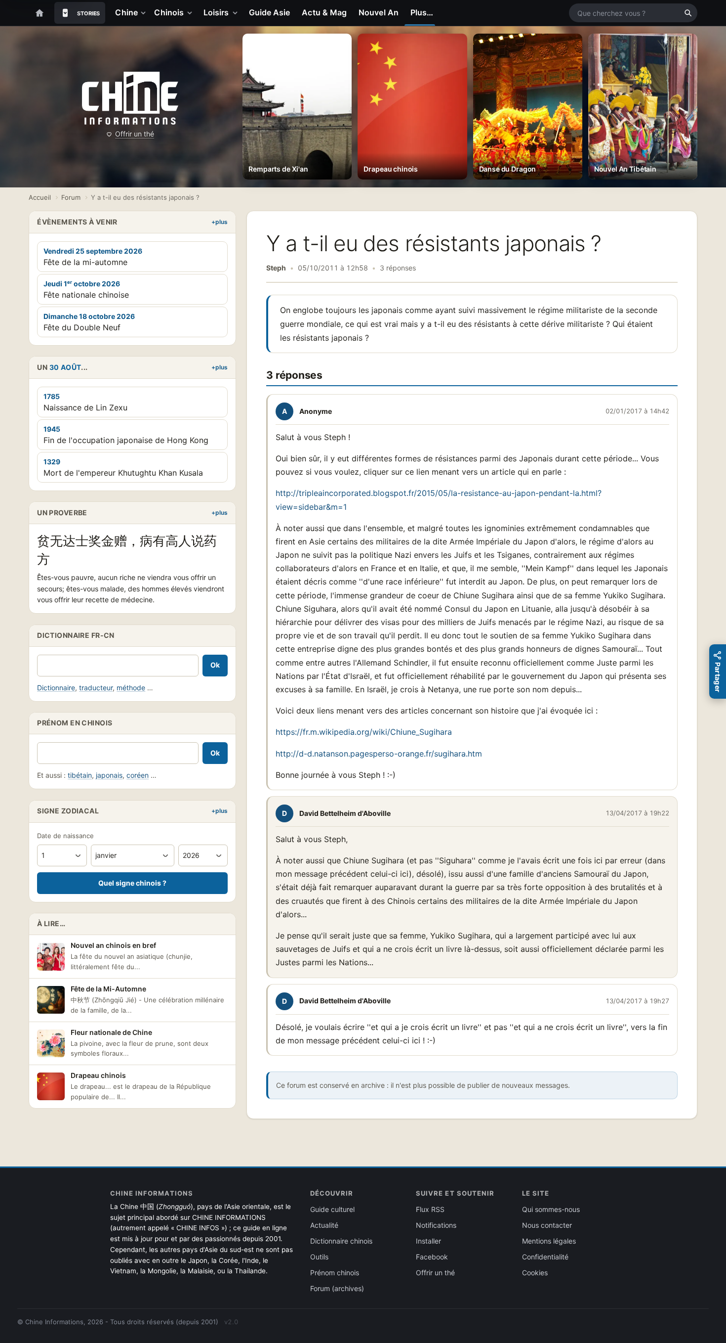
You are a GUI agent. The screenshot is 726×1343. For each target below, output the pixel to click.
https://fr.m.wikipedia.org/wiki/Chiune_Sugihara (364, 732)
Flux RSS (430, 1209)
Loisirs (216, 12)
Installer (428, 1241)
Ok (215, 665)
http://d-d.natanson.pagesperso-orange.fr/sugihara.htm (380, 754)
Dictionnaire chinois (341, 1241)
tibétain (80, 775)
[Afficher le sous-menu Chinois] (192, 13)
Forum (71, 197)
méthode (131, 687)
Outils (319, 1257)
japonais (109, 775)
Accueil (40, 197)
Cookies (535, 1272)
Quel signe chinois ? (132, 883)
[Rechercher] (688, 13)
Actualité (324, 1225)
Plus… (421, 12)
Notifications (436, 1225)
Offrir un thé (134, 134)
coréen (137, 775)
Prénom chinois (334, 1272)
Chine (126, 12)
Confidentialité (545, 1257)
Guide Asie (269, 12)
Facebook (432, 1257)
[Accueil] (39, 13)
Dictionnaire (56, 687)
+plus (219, 221)
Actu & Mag (324, 12)
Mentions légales (549, 1241)
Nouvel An (379, 12)
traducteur (96, 687)
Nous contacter (547, 1225)
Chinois (169, 12)
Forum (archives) (337, 1288)
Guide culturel (332, 1209)
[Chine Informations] (130, 98)
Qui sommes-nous (551, 1209)
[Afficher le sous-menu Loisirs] (237, 13)
